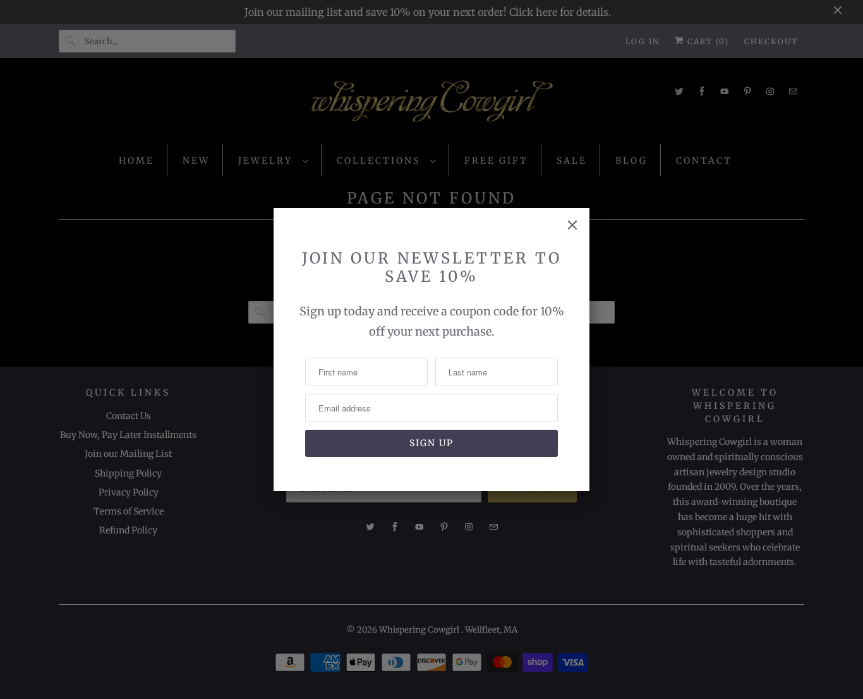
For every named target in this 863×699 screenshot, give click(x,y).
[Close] (572, 225)
